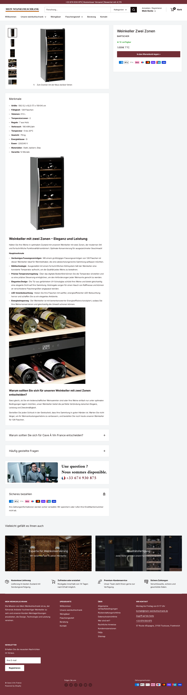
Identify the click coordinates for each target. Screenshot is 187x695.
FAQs (100, 632)
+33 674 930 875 (144, 621)
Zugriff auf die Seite (145, 616)
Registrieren (14, 668)
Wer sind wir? (104, 620)
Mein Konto (148, 11)
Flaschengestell (72, 17)
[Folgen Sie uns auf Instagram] (76, 685)
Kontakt (103, 17)
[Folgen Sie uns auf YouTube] (85, 685)
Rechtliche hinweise (107, 624)
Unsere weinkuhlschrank (32, 17)
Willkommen (10, 17)
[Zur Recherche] (134, 9)
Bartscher (123, 36)
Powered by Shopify (13, 686)
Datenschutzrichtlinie (107, 616)
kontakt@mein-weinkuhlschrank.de (152, 611)
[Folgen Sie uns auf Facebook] (66, 685)
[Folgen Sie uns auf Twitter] (71, 685)
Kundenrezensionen (107, 628)
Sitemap (101, 636)
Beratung (91, 17)
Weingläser (56, 17)
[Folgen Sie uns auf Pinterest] (80, 685)
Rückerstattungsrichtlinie (109, 612)
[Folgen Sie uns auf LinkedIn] (90, 685)
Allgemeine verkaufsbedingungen (108, 607)
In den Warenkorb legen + (149, 54)
